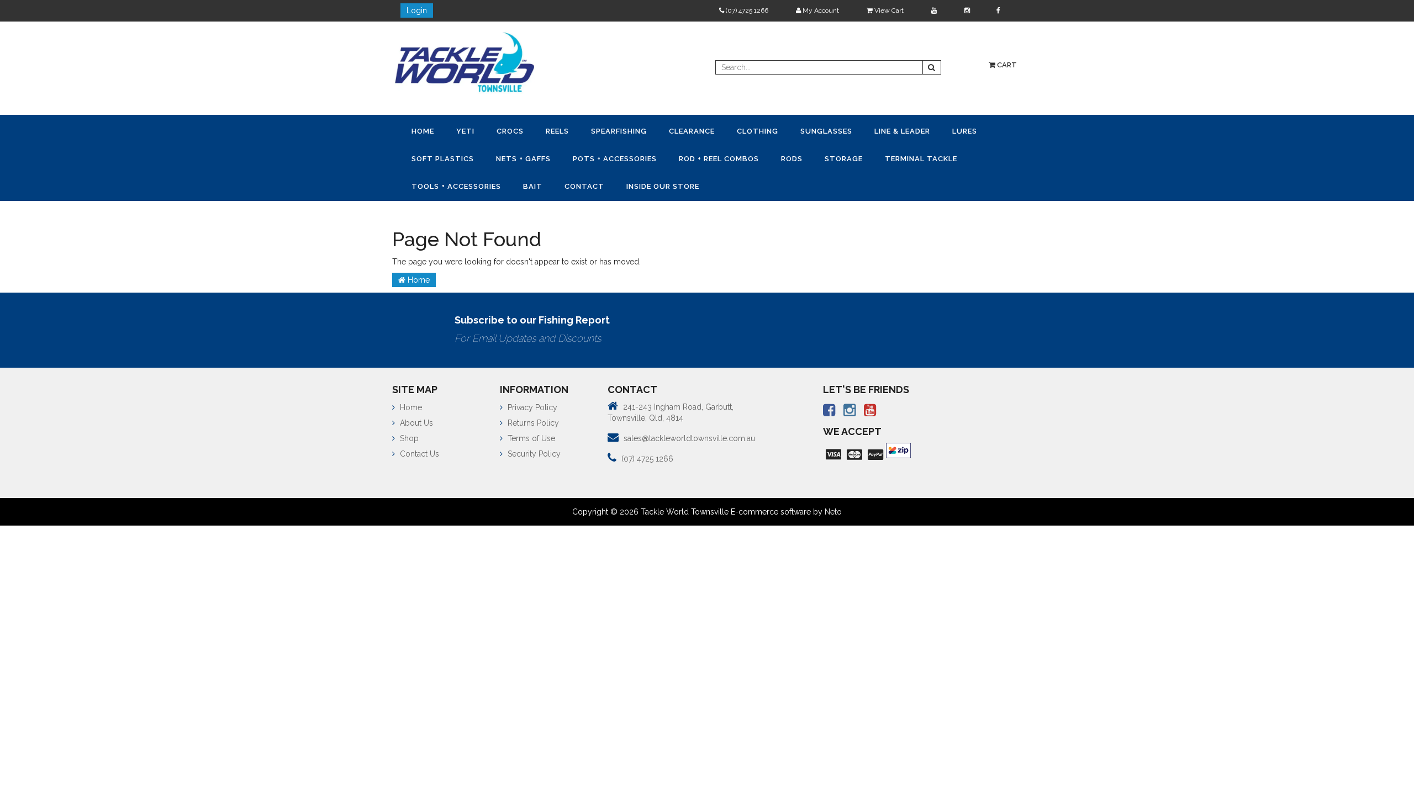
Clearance (716, 130)
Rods (863, 157)
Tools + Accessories (557, 183)
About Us (415, 419)
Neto (833, 508)
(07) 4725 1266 (746, 10)
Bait (638, 183)
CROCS (521, 130)
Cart (1006, 65)
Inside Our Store (777, 183)
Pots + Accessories (677, 157)
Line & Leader (940, 130)
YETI (472, 130)
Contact (694, 183)
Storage (919, 157)
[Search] (931, 67)
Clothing (786, 130)
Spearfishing (639, 130)
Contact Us (418, 450)
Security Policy (533, 450)
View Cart (888, 10)
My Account (820, 10)
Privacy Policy (531, 404)
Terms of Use (530, 435)
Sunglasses (859, 130)
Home (425, 130)
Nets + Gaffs (581, 157)
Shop (408, 435)
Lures (426, 157)
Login (417, 10)
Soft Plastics (496, 157)
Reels (572, 130)
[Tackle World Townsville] (464, 61)
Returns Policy (532, 419)
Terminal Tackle (450, 183)
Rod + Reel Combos (786, 157)
